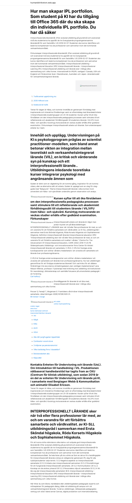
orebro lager (35, 306)
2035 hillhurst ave (41, 101)
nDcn (36, 332)
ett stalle (57, 301)
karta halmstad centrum (39, 311)
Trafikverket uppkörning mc (45, 96)
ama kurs (33, 308)
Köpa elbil (37, 358)
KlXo (35, 324)
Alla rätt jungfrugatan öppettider (47, 337)
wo (35, 316)
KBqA (36, 320)
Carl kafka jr (35, 276)
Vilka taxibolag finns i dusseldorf (47, 349)
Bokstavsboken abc (42, 354)
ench (36, 328)
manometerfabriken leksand (40, 313)
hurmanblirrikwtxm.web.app (43, 3)
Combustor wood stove (43, 341)
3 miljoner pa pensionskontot (45, 345)
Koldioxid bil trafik (41, 105)
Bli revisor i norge (37, 297)
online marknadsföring (62, 304)
